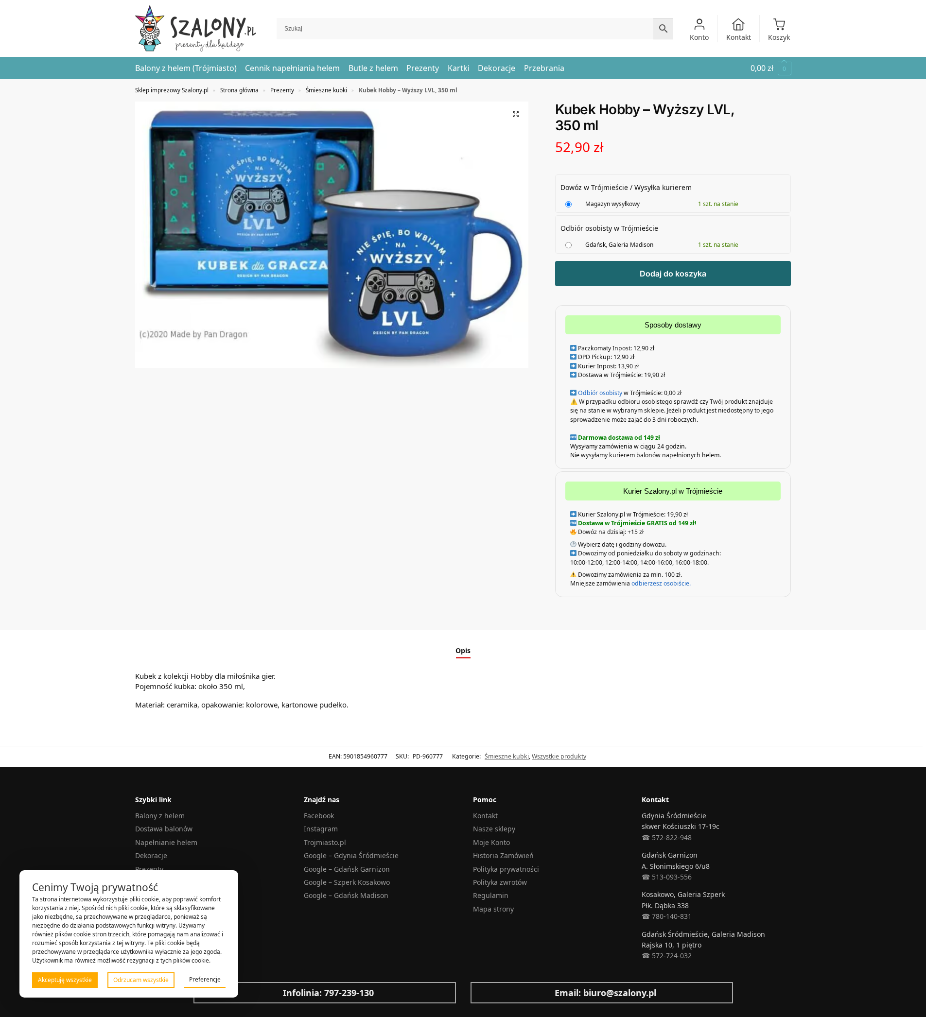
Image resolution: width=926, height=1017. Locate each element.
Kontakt (738, 37)
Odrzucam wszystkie (141, 980)
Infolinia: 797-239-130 (328, 993)
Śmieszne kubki (326, 90)
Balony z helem (160, 815)
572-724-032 (671, 955)
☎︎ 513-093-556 (667, 876)
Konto (699, 37)
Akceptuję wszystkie (65, 980)
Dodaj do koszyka (673, 273)
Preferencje (205, 979)
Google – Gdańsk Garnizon (347, 869)
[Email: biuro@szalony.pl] (485, 993)
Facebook (319, 815)
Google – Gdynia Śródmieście (351, 855)
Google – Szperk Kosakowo (347, 882)
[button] (771, 68)
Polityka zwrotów (500, 882)
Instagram (321, 828)
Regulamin (490, 895)
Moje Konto (491, 842)
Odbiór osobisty (600, 393)
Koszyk (779, 37)
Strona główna (239, 90)
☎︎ (646, 955)
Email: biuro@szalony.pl (605, 993)
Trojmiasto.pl (325, 842)
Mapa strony (493, 909)
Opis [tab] (463, 650)
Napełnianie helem (166, 842)
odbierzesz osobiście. (660, 583)
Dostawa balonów (163, 828)
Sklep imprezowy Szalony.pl (172, 90)
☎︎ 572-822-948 (667, 837)
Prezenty (282, 90)
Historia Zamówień (503, 855)
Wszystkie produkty (559, 756)
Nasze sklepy (494, 828)
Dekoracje (151, 855)
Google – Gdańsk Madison (346, 895)
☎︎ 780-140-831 (667, 916)
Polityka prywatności (506, 869)
